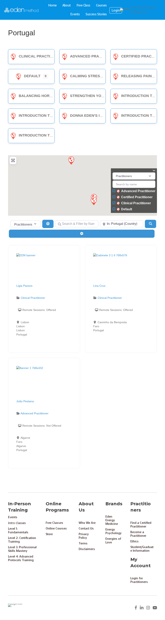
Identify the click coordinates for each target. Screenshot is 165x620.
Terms (83, 543)
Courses (101, 5)
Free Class (83, 5)
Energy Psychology (113, 531)
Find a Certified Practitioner (140, 524)
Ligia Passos (24, 285)
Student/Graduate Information (142, 549)
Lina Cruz (99, 285)
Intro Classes (17, 523)
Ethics (134, 541)
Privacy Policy (84, 536)
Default (32, 76)
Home (52, 5)
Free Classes (54, 523)
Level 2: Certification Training (22, 540)
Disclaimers (87, 549)
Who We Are (87, 523)
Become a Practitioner (138, 534)
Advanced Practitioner (94, 56)
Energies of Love (113, 540)
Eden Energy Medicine (111, 520)
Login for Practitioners (139, 580)
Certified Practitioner (137, 197)
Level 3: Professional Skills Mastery (22, 549)
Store (49, 534)
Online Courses (56, 528)
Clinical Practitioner (41, 56)
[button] (93, 200)
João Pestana (25, 401)
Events (75, 14)
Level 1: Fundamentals (18, 530)
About (66, 5)
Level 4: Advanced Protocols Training (21, 558)
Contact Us (86, 528)
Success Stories (96, 14)
